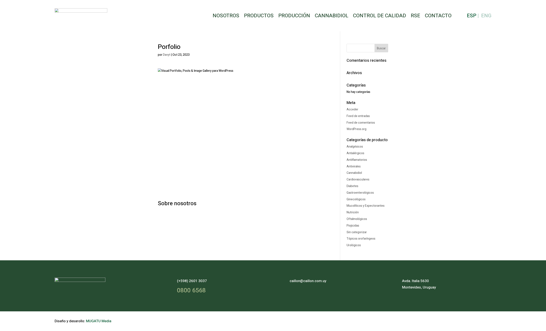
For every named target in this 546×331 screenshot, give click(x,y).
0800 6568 (191, 290)
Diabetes (352, 186)
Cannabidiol (331, 15)
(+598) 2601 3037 (192, 281)
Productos (259, 15)
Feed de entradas (358, 116)
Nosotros (226, 15)
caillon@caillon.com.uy (308, 281)
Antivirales (354, 166)
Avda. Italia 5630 (415, 281)
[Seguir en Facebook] (464, 320)
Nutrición (353, 212)
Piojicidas (353, 225)
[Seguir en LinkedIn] (486, 320)
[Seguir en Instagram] (475, 320)
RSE (415, 15)
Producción (294, 15)
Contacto (438, 15)
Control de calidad (379, 15)
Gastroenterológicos (360, 192)
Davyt (166, 55)
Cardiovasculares (358, 179)
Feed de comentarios (361, 122)
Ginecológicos (356, 199)
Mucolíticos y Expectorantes (366, 206)
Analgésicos (355, 146)
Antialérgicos (355, 153)
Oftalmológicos (357, 219)
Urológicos (354, 245)
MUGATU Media (98, 321)
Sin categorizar (357, 232)
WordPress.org (356, 129)
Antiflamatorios (357, 160)
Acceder (352, 109)
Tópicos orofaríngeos (361, 238)
